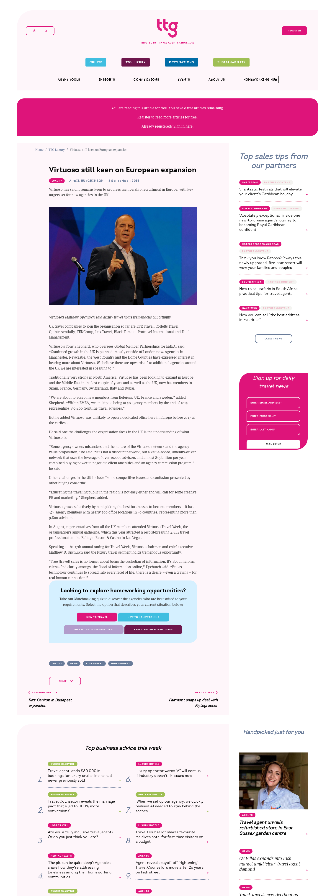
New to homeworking (144, 617)
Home (39, 149)
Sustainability (231, 62)
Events (184, 80)
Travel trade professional (94, 629)
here (189, 126)
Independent (120, 663)
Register (143, 117)
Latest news (274, 338)
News (74, 663)
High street (94, 663)
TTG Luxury (136, 62)
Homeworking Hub (260, 80)
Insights (107, 80)
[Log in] (34, 30)
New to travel (97, 617)
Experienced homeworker (153, 629)
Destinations (181, 62)
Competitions (146, 80)
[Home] (167, 19)
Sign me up (273, 444)
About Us (217, 80)
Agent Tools (69, 80)
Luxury (57, 663)
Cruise (96, 62)
